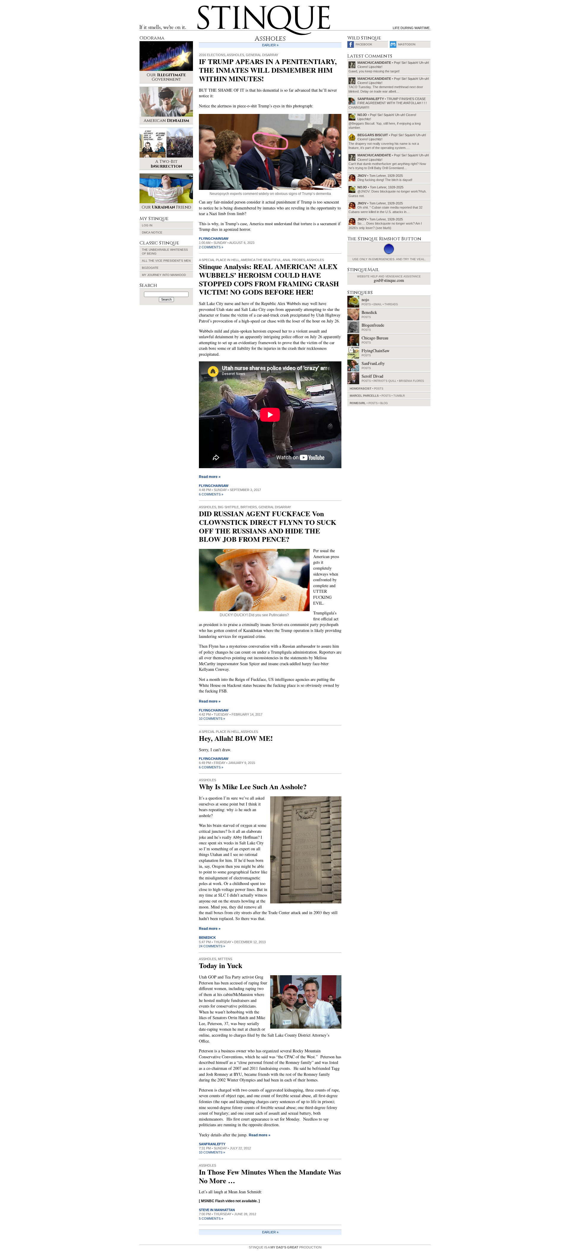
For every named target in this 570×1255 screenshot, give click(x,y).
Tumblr (399, 395)
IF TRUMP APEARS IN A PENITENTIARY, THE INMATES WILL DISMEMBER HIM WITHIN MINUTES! (268, 70)
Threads (391, 304)
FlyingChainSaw (213, 238)
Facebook (364, 44)
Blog (384, 403)
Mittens (225, 959)
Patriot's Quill (384, 380)
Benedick (207, 937)
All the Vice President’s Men (166, 260)
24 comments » (212, 946)
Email (377, 304)
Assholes (235, 55)
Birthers (248, 507)
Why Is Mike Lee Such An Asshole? (253, 786)
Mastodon (406, 44)
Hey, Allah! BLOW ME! (236, 738)
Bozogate (150, 267)
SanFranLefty (212, 1144)
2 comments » (211, 247)
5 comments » (211, 1218)
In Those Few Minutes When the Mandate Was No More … (270, 1176)
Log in (147, 225)
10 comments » (212, 718)
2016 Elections (212, 55)
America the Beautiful (261, 260)
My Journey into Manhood (164, 275)
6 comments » (211, 494)
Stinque (202, 8)
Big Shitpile (228, 507)
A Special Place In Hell (219, 260)
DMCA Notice (152, 232)
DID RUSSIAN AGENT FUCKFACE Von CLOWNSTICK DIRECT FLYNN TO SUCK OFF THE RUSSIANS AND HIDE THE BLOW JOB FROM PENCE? (267, 526)
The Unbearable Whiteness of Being (165, 251)
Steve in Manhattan (217, 1210)
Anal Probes (294, 260)
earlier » (270, 45)
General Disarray (262, 55)
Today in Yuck (220, 965)
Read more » (210, 477)
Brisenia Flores (411, 380)
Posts (366, 304)
